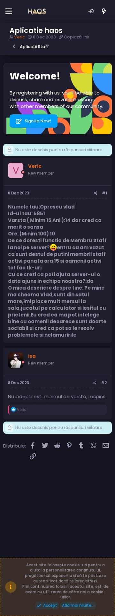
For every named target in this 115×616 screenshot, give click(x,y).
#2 (104, 382)
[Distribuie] (96, 193)
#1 (104, 193)
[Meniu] (8, 11)
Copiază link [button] (76, 37)
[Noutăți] (104, 11)
